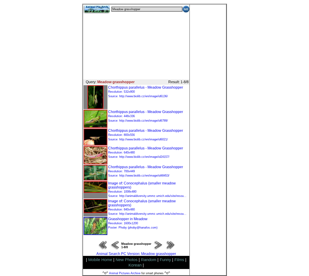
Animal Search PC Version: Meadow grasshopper (136, 254)
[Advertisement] (136, 45)
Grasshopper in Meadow (132, 223)
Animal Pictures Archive (124, 273)
